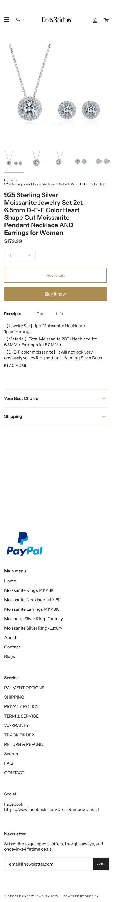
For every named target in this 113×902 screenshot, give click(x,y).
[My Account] (95, 19)
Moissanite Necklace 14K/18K (32, 599)
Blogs (9, 656)
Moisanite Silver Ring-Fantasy (33, 618)
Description (13, 313)
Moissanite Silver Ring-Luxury (33, 628)
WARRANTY (16, 725)
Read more (15, 365)
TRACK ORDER (19, 734)
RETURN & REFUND (23, 744)
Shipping (13, 416)
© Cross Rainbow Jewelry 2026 (31, 896)
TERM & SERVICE (21, 716)
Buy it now (55, 294)
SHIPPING (14, 697)
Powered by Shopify (81, 896)
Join (100, 864)
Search (11, 753)
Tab (40, 313)
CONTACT (14, 772)
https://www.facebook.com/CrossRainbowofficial (51, 809)
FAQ (8, 763)
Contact (12, 647)
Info (59, 313)
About (10, 637)
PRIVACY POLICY (21, 706)
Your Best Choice (21, 398)
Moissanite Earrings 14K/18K (31, 609)
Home (8, 180)
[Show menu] (6, 20)
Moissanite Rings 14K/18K (29, 590)
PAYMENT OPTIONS (24, 687)
